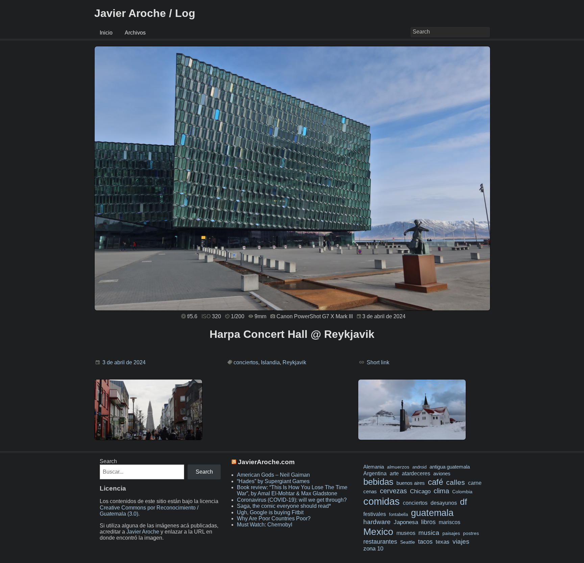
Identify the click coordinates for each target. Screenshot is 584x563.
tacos (425, 541)
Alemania (373, 467)
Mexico (378, 531)
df (463, 501)
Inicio (106, 33)
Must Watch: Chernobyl (264, 524)
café (435, 481)
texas (442, 542)
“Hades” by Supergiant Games (273, 481)
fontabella (398, 514)
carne (475, 483)
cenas (370, 491)
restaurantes (380, 541)
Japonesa (406, 522)
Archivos (135, 33)
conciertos (246, 362)
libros (428, 522)
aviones (442, 473)
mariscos (449, 522)
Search (108, 461)
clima (441, 491)
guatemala (432, 512)
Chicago (420, 491)
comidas (381, 501)
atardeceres (416, 473)
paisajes (451, 533)
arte (394, 473)
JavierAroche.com (266, 461)
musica (428, 532)
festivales (374, 514)
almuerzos (398, 467)
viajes (461, 541)
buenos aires (410, 483)
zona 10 (373, 548)
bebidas (378, 481)
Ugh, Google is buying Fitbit (270, 512)
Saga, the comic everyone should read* (284, 506)
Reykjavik (294, 362)
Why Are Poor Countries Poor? (274, 518)
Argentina (375, 473)
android (419, 467)
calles (455, 482)
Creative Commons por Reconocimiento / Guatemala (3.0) (149, 511)
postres (471, 533)
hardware (377, 521)
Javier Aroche (142, 532)
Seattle (407, 542)
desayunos (444, 503)
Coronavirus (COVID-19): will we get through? (292, 500)
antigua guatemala (450, 467)
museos (405, 533)
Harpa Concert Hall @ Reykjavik (292, 334)
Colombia (462, 491)
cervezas (393, 491)
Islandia (270, 362)
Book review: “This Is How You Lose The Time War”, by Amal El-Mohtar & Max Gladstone (292, 490)
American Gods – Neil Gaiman (273, 475)
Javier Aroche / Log (144, 13)
